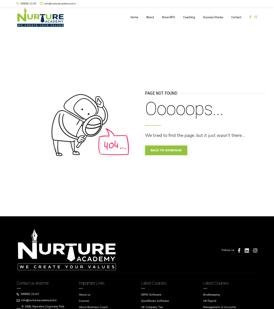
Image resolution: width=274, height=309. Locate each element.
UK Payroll (209, 301)
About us (84, 295)
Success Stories (213, 17)
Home (134, 17)
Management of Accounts (219, 307)
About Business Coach (93, 307)
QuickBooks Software (155, 301)
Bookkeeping (211, 295)
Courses (84, 301)
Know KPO (168, 17)
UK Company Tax (152, 307)
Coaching (189, 17)
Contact (236, 17)
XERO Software (151, 295)
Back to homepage (166, 150)
